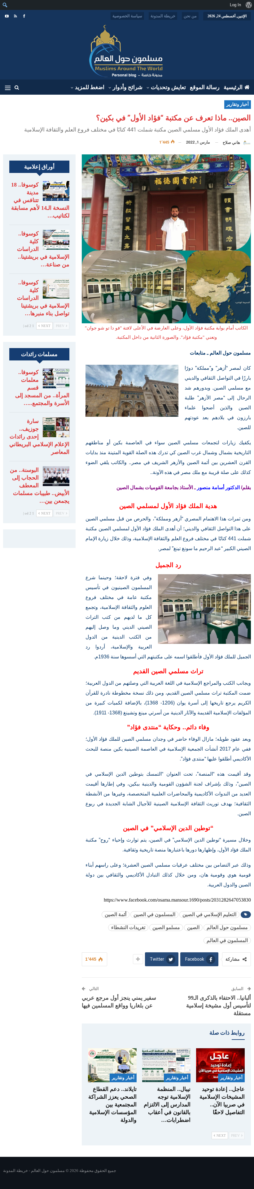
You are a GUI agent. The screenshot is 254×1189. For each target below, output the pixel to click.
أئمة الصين (115, 914)
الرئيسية (233, 87)
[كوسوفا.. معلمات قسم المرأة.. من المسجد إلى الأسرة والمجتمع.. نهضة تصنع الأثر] (56, 378)
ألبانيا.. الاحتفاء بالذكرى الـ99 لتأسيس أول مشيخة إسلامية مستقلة (218, 1005)
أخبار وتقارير (237, 104)
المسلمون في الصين (154, 914)
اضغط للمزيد (89, 87)
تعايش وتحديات (168, 87)
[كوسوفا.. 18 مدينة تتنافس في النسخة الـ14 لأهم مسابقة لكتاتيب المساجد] (56, 191)
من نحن (190, 16)
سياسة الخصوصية (127, 16)
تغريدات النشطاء (128, 927)
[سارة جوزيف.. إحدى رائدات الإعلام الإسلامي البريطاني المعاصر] (56, 427)
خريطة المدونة (163, 16)
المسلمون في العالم (227, 940)
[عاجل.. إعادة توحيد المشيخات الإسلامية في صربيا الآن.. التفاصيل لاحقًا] (220, 1065)
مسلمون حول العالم (227, 927)
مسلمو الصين (166, 927)
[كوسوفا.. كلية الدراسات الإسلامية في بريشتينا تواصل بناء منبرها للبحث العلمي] (56, 289)
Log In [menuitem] (235, 4)
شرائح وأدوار (127, 87)
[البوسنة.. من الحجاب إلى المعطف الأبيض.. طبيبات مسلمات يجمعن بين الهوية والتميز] (56, 476)
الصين (193, 927)
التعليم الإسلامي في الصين (209, 914)
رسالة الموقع (205, 87)
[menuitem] (248, 5)
